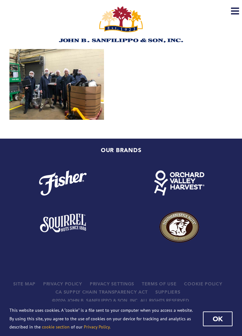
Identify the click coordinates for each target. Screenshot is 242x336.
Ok (218, 319)
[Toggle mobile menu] (235, 11)
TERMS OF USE (159, 284)
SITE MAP (24, 284)
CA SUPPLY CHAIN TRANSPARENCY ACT (101, 292)
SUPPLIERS (167, 292)
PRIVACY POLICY (62, 284)
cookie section (56, 327)
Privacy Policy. (97, 327)
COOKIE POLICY (203, 284)
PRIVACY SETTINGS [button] (112, 284)
